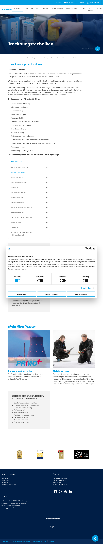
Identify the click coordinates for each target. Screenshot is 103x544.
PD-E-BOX (14, 227)
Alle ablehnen (22, 294)
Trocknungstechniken (18, 172)
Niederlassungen (72, 8)
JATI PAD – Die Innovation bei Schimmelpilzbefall (21, 233)
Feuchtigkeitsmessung (18, 192)
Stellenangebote (57, 482)
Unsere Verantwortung (59, 480)
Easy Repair (15, 187)
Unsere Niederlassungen (60, 478)
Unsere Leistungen (8, 474)
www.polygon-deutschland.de (10, 508)
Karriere (45, 8)
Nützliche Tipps (16, 222)
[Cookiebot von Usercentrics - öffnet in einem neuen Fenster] (86, 248)
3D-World (90, 9)
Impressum (6, 541)
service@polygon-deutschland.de (11, 505)
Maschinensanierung (18, 202)
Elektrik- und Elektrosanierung (21, 217)
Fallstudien (35, 8)
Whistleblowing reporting (60, 484)
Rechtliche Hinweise (39, 541)
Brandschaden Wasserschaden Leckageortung (24, 58)
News (83, 8)
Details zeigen (86, 288)
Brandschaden (5, 478)
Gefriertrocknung (17, 177)
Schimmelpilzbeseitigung (19, 182)
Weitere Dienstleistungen (9, 484)
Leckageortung (6, 482)
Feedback (99, 8)
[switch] (40, 282)
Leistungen (18, 8)
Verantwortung (57, 8)
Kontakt (4, 497)
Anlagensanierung (17, 197)
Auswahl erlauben (51, 294)
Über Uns (26, 9)
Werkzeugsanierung (17, 212)
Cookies (51, 541)
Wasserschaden (56, 58)
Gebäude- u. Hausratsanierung (21, 207)
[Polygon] (7, 9)
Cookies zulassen (81, 294)
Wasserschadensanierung (19, 167)
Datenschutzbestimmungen (21, 541)
